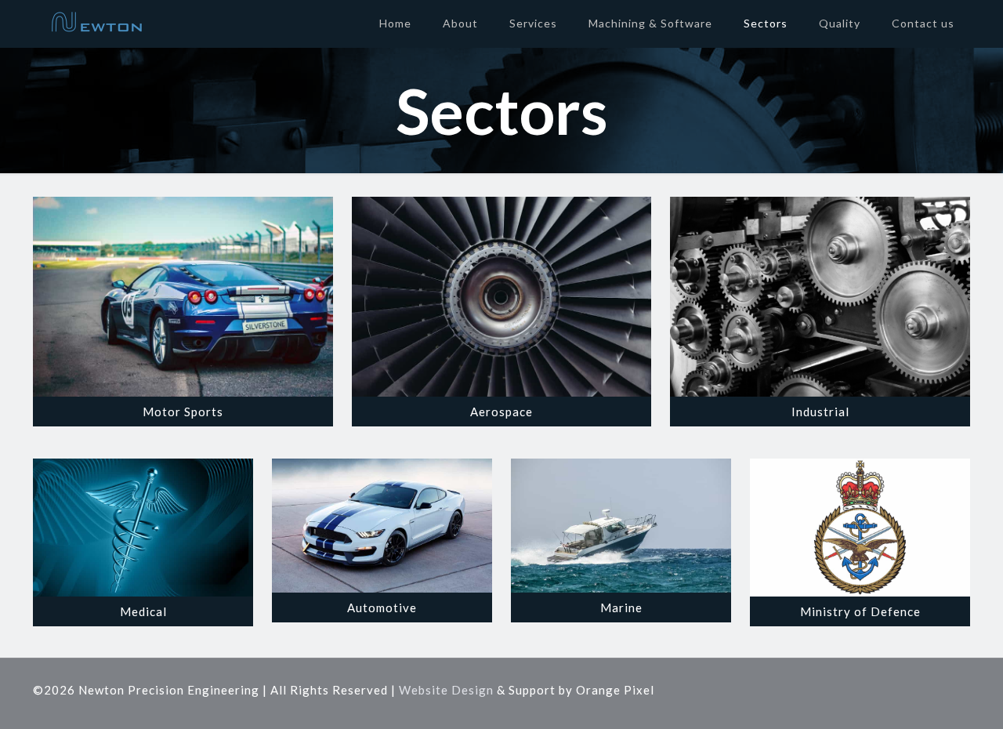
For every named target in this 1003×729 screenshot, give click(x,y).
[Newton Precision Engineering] (96, 23)
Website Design (446, 690)
